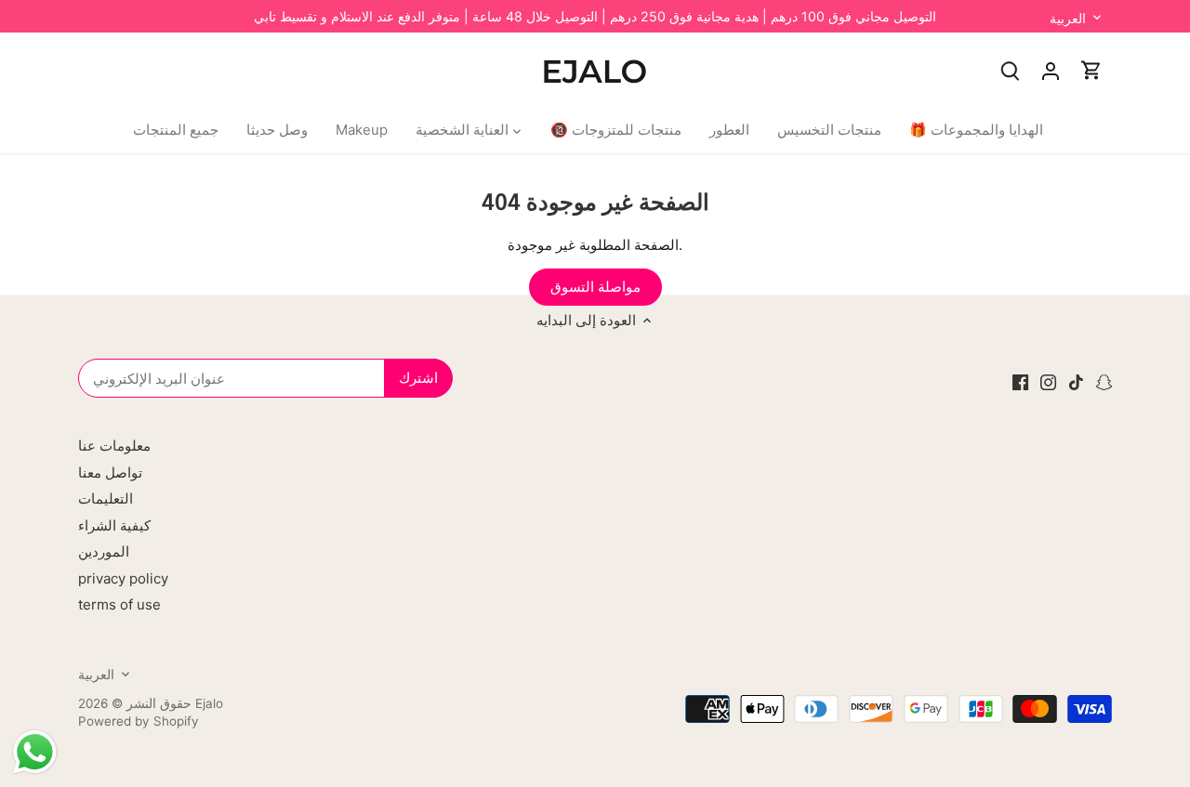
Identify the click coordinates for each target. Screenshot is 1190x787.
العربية (1068, 18)
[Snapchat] (1104, 381)
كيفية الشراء (114, 525)
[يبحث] (1009, 70)
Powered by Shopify (138, 721)
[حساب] (1050, 70)
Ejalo (209, 703)
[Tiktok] (1076, 381)
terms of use (119, 604)
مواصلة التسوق (595, 286)
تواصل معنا (110, 472)
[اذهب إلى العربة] (1091, 70)
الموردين (103, 551)
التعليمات (105, 498)
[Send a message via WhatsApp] (34, 752)
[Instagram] (1048, 381)
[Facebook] (1020, 381)
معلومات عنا (114, 445)
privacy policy (123, 578)
